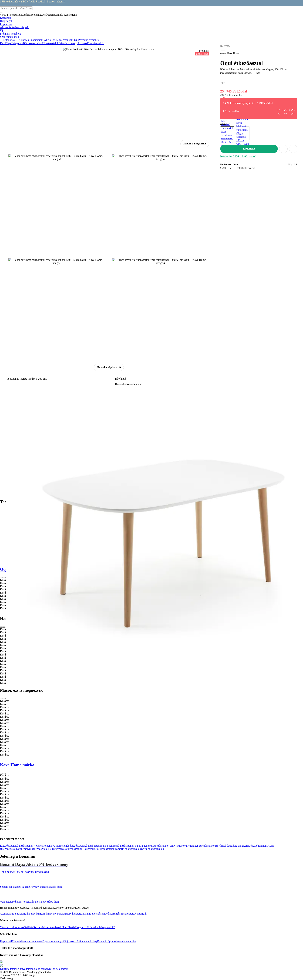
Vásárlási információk (12, 927)
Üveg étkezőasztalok (152, 848)
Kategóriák (17, 43)
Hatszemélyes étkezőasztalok (98, 848)
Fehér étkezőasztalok (74, 845)
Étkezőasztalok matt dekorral (102, 845)
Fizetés (71, 927)
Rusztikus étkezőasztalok (201, 845)
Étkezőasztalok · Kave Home (33, 845)
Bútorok (27, 43)
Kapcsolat (5, 941)
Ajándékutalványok (53, 941)
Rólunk (15, 941)
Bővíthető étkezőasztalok (229, 845)
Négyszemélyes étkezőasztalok (65, 848)
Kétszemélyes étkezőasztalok (32, 848)
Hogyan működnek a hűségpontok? (95, 927)
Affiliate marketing (86, 941)
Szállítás (28, 927)
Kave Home (56, 845)
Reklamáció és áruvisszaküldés (50, 927)
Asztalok (37, 43)
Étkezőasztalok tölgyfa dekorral (170, 845)
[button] (293, 149)
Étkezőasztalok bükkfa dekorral (135, 845)
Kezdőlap (5, 43)
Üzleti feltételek (8, 968)
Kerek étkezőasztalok (255, 845)
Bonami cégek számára (110, 941)
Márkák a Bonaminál (31, 941)
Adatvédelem (24, 968)
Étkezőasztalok (67, 43)
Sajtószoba (70, 941)
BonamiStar (129, 941)
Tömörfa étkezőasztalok (128, 848)
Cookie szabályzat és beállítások (50, 968)
